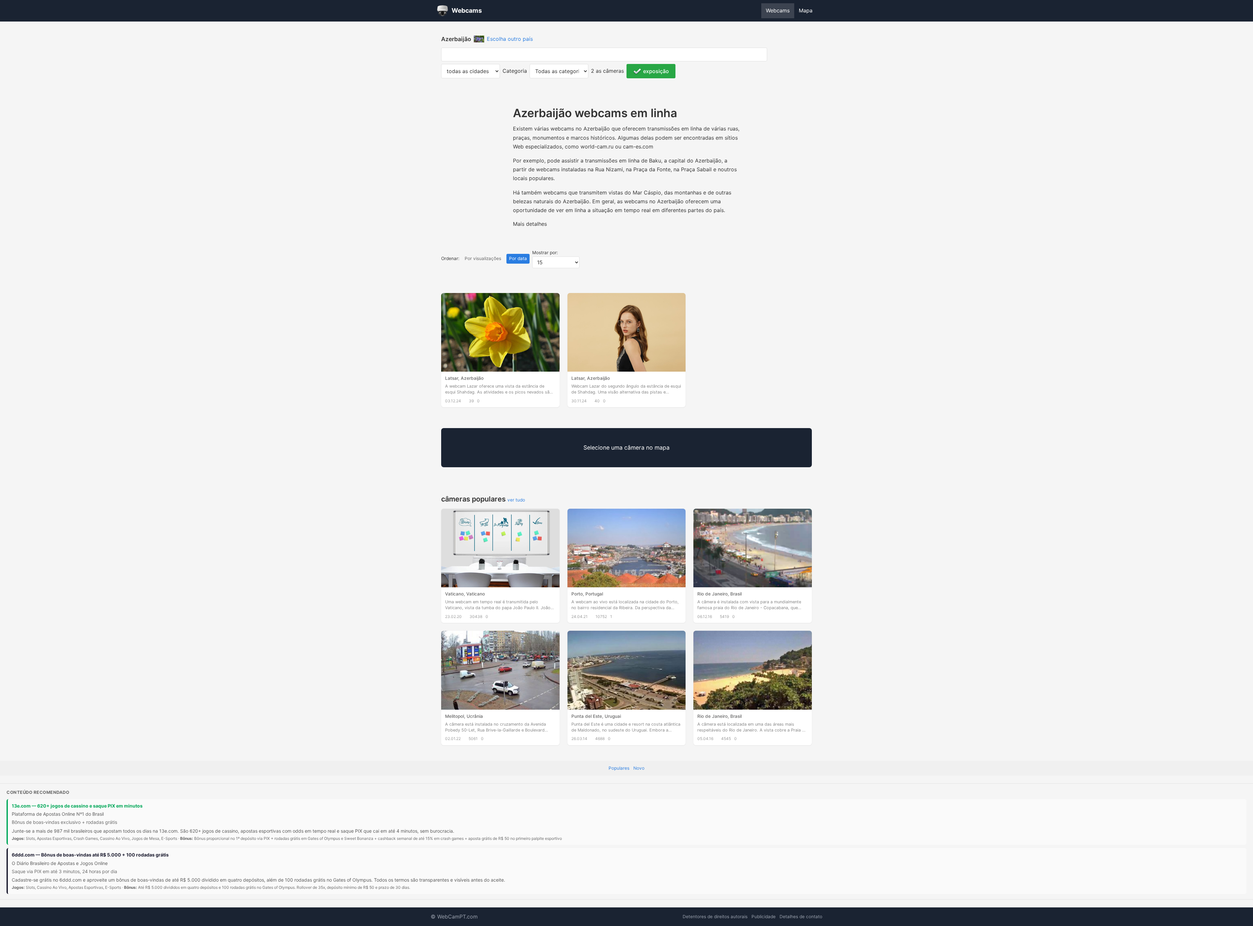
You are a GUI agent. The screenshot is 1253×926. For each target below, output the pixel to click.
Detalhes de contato (801, 916)
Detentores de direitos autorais (715, 916)
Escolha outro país (510, 39)
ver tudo (516, 499)
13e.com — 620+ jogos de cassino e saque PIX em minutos (77, 806)
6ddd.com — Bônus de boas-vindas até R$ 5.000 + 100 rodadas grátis (90, 854)
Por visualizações (483, 258)
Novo (638, 768)
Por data (518, 258)
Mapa (805, 10)
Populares (619, 768)
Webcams (778, 10)
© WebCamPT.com (454, 916)
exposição (656, 71)
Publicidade (763, 916)
